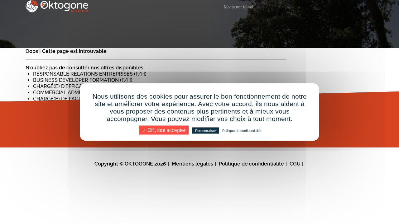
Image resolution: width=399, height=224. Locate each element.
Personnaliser (205, 131)
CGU (295, 164)
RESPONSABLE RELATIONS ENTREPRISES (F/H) (90, 74)
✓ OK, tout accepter (163, 130)
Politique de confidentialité (251, 164)
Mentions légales (192, 164)
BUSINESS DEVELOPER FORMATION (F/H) (82, 80)
